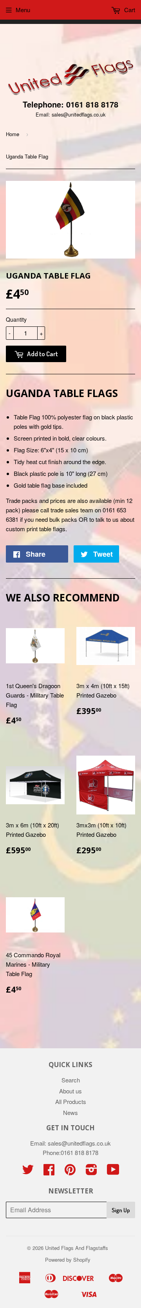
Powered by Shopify (67, 1259)
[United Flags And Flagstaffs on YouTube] (113, 1172)
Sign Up (121, 1210)
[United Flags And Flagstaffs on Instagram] (91, 1172)
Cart (129, 9)
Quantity (16, 319)
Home (12, 134)
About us (70, 1091)
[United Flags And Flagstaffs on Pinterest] (70, 1172)
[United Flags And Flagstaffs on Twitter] (28, 1172)
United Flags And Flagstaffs (76, 1248)
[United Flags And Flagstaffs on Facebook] (49, 1172)
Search (70, 1080)
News (70, 1112)
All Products (70, 1101)
